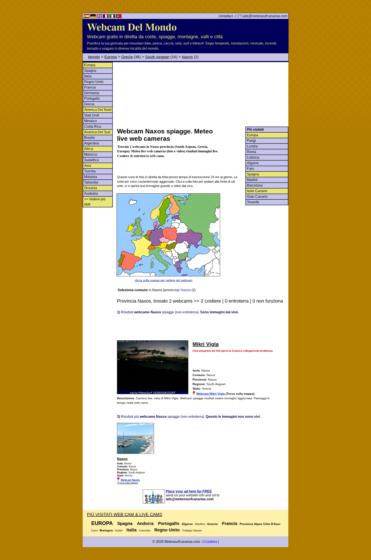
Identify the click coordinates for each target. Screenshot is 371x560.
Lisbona (253, 157)
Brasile (89, 137)
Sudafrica (91, 160)
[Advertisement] (202, 94)
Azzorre (212, 524)
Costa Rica (92, 126)
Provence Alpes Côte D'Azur (260, 524)
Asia (87, 165)
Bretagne (106, 530)
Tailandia (91, 182)
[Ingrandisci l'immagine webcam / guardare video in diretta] (135, 452)
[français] (106, 17)
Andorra (145, 523)
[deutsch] (93, 17)
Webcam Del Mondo (132, 26)
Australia (91, 193)
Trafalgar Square (192, 530)
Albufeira (200, 524)
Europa (110, 57)
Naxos (187, 57)
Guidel (119, 530)
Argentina (91, 143)
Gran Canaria (257, 196)
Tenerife (253, 202)
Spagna (90, 70)
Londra (252, 146)
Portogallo (92, 98)
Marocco (90, 154)
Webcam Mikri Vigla (210, 393)
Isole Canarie (257, 191)
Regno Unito (93, 82)
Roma (251, 152)
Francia (90, 87)
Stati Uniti (91, 115)
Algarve (253, 163)
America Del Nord (97, 110)
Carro (94, 530)
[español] (87, 17)
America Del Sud (97, 132)
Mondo (94, 57)
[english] (100, 17)
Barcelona (255, 185)
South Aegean (157, 57)
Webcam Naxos (130, 480)
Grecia (127, 57)
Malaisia (90, 177)
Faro (250, 168)
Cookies (210, 541)
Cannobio (145, 530)
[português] (119, 17)
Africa (88, 149)
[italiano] (112, 17)
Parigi (251, 140)
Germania (91, 93)
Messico (90, 121)
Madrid (252, 180)
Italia (87, 76)
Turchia (90, 171)
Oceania (90, 188)
